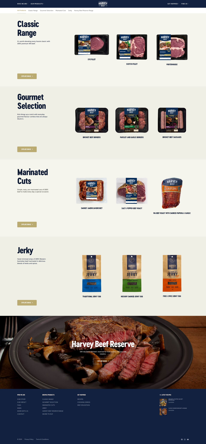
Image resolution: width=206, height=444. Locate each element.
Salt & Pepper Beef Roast (132, 208)
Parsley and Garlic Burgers (132, 137)
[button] (22, 4)
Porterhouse (172, 64)
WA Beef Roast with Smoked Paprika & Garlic (172, 213)
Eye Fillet (92, 59)
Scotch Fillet (132, 64)
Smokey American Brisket (91, 208)
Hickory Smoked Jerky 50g (132, 296)
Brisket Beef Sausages (172, 137)
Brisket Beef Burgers (92, 137)
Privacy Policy (29, 439)
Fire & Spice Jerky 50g (172, 296)
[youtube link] (188, 439)
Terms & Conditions (42, 439)
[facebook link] (182, 439)
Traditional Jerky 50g (92, 296)
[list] (133, 49)
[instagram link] (185, 439)
